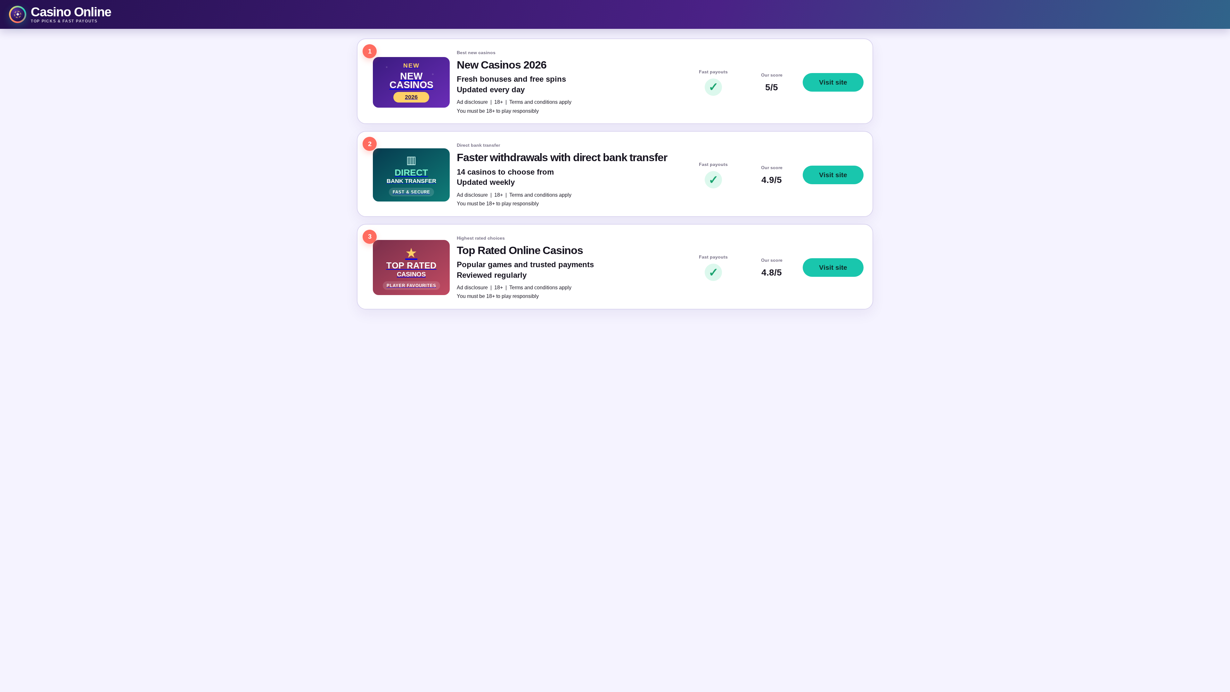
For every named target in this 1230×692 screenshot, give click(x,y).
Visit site (833, 82)
